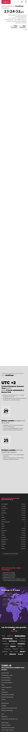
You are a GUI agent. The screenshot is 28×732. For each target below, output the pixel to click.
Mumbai (3, 537)
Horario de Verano (6, 682)
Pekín (14, 26)
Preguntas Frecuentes (7, 727)
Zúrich (3, 526)
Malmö (13, 646)
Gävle (16, 638)
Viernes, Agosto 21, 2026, (17, 15)
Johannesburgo (5, 521)
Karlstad (13, 643)
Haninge (4, 641)
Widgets (3, 705)
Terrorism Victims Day (21, 16)
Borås (3, 636)
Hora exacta (5, 673)
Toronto (3, 510)
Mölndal (20, 646)
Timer (3, 690)
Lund (6, 646)
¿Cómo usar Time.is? (7, 730)
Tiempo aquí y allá (6, 675)
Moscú (3, 533)
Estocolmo (20, 636)
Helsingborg (13, 641)
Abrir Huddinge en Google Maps (11, 599)
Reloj (2, 685)
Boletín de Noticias (7, 710)
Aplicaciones (5, 703)
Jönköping (6, 643)
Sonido (3, 699)
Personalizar (5, 722)
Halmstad (22, 638)
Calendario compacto (7, 694)
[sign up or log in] (22, 2)
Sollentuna (15, 649)
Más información (8, 19)
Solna (22, 649)
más (25, 29)
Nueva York (4, 508)
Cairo (2, 528)
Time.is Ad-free (5, 725)
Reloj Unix (4, 716)
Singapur (3, 544)
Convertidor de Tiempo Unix (9, 719)
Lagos (2, 517)
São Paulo (4, 513)
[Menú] (26, 2)
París (2, 524)
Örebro (20, 654)
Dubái (3, 535)
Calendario (4, 692)
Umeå (16, 651)
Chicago (3, 506)
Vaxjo (5, 654)
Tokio (23, 26)
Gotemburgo (7, 638)
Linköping (21, 644)
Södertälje (5, 651)
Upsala (22, 651)
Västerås (12, 654)
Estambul (4, 530)
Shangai (3, 541)
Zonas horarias (5, 680)
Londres (3, 519)
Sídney (3, 548)
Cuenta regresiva (6, 687)
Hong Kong (4, 539)
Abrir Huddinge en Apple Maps (11, 604)
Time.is (6, 2)
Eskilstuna (10, 636)
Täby (11, 651)
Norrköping (7, 649)
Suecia (14, 631)
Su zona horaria (6, 677)
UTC (2, 515)
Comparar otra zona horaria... (10, 553)
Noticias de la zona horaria (9, 708)
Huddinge (22, 641)
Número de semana (7, 697)
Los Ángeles (4, 504)
